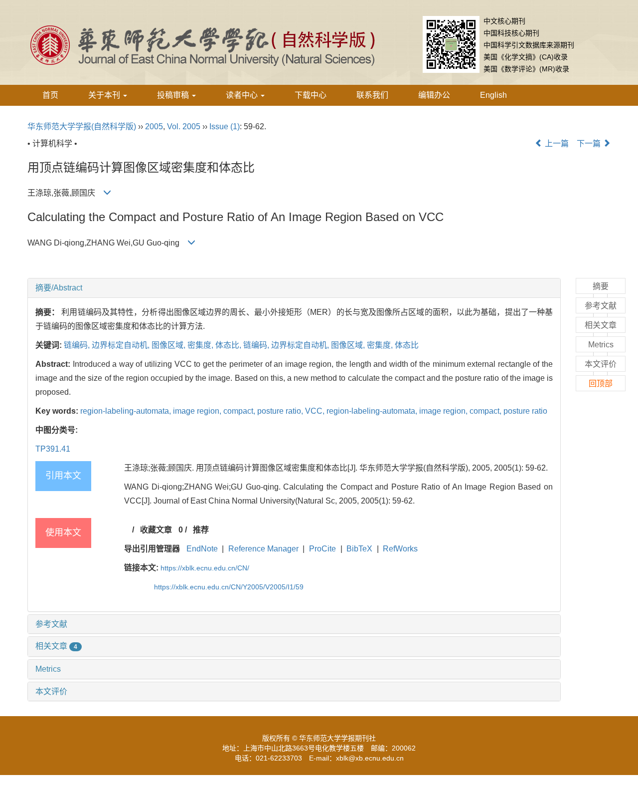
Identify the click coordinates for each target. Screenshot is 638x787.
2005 (154, 126)
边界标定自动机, (122, 345)
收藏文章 (156, 529)
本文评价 (51, 691)
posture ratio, (281, 411)
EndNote (202, 548)
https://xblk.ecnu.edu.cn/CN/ (204, 568)
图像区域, (169, 345)
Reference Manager (263, 548)
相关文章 (56, 646)
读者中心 (243, 95)
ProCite (322, 548)
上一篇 (556, 143)
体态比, (229, 345)
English (493, 95)
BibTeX (359, 548)
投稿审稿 (174, 95)
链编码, (78, 345)
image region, (198, 411)
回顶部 (601, 383)
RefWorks (400, 548)
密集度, (201, 345)
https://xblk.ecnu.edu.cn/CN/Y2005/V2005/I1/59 (229, 587)
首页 (50, 95)
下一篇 (590, 143)
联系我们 (372, 95)
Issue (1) (224, 126)
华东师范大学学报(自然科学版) (81, 126)
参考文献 (51, 624)
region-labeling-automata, (126, 411)
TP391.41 (52, 449)
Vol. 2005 (183, 126)
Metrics (48, 669)
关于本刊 (105, 95)
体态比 (407, 345)
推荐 (201, 529)
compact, (240, 411)
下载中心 (310, 95)
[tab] (294, 287)
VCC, (315, 411)
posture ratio (525, 411)
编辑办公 (434, 95)
